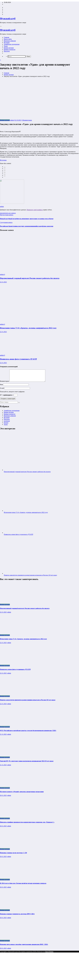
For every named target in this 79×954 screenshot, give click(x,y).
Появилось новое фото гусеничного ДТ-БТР (18, 359)
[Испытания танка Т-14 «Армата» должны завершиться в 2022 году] (29, 321)
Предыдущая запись (6, 215)
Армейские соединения (11, 44)
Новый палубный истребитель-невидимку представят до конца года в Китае (26, 218)
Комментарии (4, 381)
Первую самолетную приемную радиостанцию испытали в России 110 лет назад (30, 575)
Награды (7, 51)
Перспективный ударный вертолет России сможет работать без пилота (29, 278)
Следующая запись (6, 222)
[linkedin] (4, 170)
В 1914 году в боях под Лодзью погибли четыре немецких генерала (23, 883)
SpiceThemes (49, 951)
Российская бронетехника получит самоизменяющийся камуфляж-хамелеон (26, 226)
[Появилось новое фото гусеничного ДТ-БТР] (15, 352)
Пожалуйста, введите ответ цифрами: (12, 391)
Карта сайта (8, 39)
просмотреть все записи (8, 213)
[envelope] (4, 172)
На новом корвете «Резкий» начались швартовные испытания (22, 791)
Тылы (6, 46)
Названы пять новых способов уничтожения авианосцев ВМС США (24, 944)
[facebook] (4, 167)
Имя (1, 384)
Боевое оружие (9, 48)
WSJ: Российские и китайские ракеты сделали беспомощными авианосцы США (28, 730)
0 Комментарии (27, 120)
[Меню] (1, 26)
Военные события (10, 41)
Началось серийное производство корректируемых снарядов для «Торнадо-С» (27, 822)
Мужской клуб (7, 18)
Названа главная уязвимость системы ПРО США (17, 914)
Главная (6, 37)
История (6, 42)
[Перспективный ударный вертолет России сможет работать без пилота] (29, 271)
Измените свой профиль (35, 210)
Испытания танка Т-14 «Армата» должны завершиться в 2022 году (28, 328)
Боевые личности (9, 49)
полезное (7, 421)
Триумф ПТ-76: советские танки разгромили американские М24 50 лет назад (26, 761)
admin (12, 120)
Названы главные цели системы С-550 (13, 853)
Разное (6, 423)
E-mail (2, 388)
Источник (3, 160)
